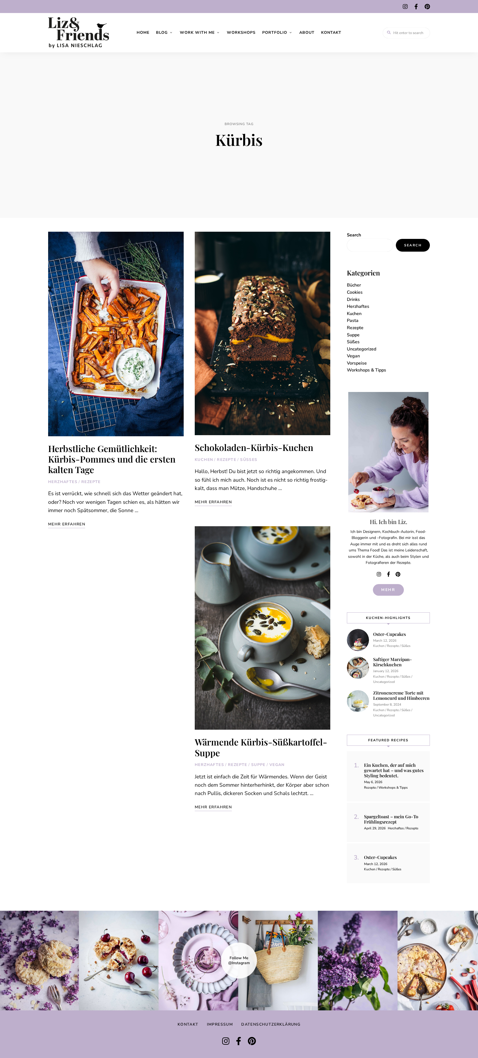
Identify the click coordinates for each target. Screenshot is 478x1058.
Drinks (353, 299)
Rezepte (91, 481)
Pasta (352, 321)
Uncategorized (361, 349)
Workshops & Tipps (366, 370)
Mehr (388, 589)
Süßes (248, 459)
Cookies (355, 292)
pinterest (427, 6)
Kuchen (204, 459)
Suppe (258, 764)
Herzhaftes (62, 481)
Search (354, 235)
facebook (416, 6)
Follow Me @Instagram (239, 961)
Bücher (354, 285)
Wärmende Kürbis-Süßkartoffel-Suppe (261, 747)
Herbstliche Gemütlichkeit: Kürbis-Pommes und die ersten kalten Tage (111, 459)
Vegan (277, 764)
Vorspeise (357, 363)
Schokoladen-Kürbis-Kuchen (254, 447)
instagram (405, 6)
